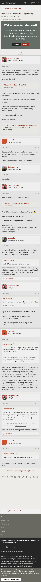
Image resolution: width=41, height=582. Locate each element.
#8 (38, 403)
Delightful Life (7, 19)
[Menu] (2, 3)
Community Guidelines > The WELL (16, 203)
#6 (38, 293)
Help (2, 527)
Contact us (4, 517)
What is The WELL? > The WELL (15, 85)
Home (3, 531)
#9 (38, 449)
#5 (38, 246)
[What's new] (38, 2)
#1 (38, 66)
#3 (38, 175)
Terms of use (5, 520)
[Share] (35, 66)
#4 (38, 193)
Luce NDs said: (7, 408)
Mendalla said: (7, 298)
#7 (38, 339)
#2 (38, 148)
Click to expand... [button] (20, 361)
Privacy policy (5, 524)
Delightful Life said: (9, 260)
